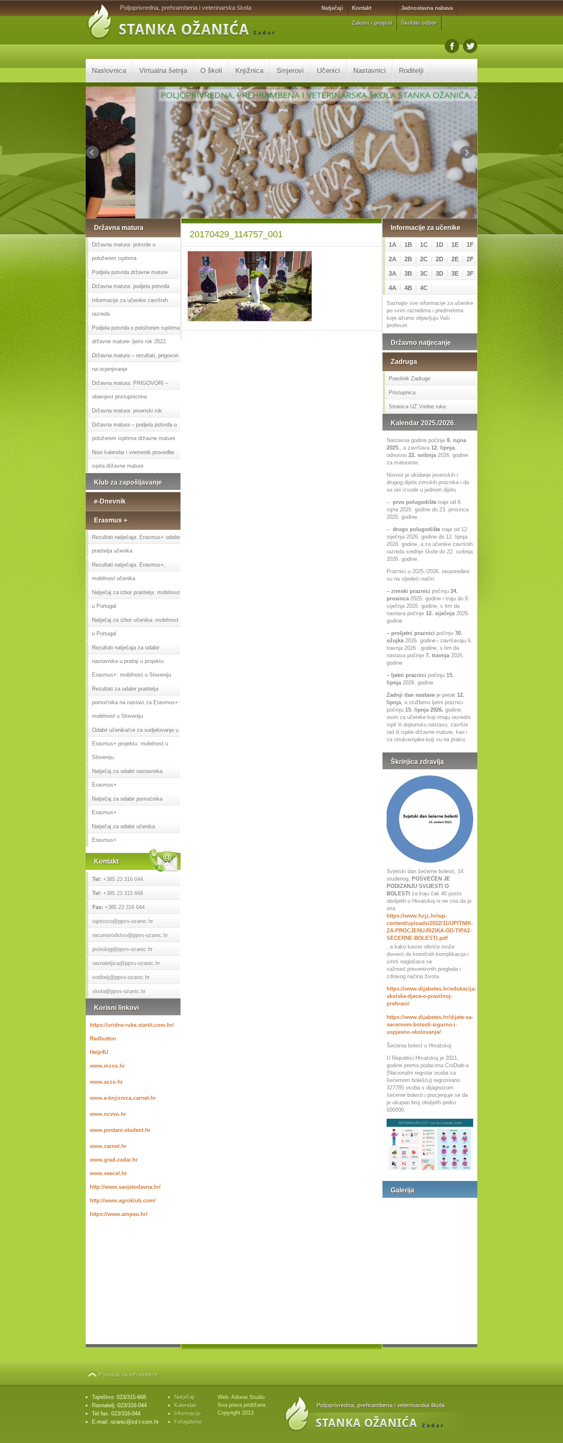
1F (470, 244)
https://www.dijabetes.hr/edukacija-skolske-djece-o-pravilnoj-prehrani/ (430, 996)
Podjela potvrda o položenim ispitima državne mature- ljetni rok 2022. (136, 334)
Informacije (187, 1413)
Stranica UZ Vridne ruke (417, 406)
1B (408, 244)
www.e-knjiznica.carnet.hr (123, 1098)
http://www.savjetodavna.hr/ (125, 1187)
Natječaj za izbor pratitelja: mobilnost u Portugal (136, 599)
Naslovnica (109, 71)
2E (455, 258)
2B (408, 258)
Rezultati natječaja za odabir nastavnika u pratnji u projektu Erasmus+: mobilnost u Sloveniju (131, 661)
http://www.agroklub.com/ (123, 1200)
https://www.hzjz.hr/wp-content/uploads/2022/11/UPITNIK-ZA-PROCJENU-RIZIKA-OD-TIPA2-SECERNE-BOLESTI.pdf (430, 927)
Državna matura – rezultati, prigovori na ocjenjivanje (135, 362)
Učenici (328, 71)
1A (392, 244)
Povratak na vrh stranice (128, 1375)
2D (439, 258)
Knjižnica (249, 71)
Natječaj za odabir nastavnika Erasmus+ (127, 778)
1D (439, 244)
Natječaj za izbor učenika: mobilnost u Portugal (135, 627)
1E (455, 244)
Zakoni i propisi (372, 23)
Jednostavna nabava (427, 8)
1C (424, 244)
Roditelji (411, 71)
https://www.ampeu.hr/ (119, 1214)
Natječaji (332, 8)
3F (470, 273)
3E (455, 273)
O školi (211, 71)
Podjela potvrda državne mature (130, 272)
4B (408, 287)
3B (408, 273)
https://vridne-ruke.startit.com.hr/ (132, 1025)
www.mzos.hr (107, 1066)
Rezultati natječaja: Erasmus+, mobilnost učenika (129, 571)
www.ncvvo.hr (108, 1114)
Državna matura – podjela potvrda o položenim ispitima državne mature (134, 431)
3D (439, 273)
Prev (92, 152)
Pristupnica (402, 392)
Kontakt (361, 8)
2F (470, 258)
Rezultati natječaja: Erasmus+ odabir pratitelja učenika (136, 544)
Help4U (99, 1052)
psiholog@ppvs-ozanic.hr (122, 949)
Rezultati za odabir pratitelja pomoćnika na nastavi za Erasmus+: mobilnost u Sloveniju (136, 702)
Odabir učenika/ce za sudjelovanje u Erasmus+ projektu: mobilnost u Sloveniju (135, 743)
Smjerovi (290, 71)
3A (392, 273)
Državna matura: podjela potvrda (130, 286)
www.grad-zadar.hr (114, 1160)
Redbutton (103, 1038)
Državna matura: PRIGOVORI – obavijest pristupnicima (130, 390)
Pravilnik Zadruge (409, 378)
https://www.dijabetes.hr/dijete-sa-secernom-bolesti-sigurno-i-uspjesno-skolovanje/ (430, 1024)
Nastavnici (369, 71)
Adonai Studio (248, 1397)
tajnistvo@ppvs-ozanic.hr (122, 921)
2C (424, 258)
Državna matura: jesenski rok (127, 411)
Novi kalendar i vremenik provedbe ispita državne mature (133, 459)
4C (424, 287)
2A (392, 258)
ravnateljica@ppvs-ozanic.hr (126, 963)
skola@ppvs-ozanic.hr (118, 991)
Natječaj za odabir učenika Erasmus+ (123, 833)
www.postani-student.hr (120, 1130)
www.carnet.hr (108, 1146)
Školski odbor (419, 23)
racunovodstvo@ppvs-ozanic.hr (130, 935)
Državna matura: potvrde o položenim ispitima (123, 251)
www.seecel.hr (108, 1173)
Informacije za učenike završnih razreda (130, 307)
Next (466, 152)
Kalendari (185, 1405)
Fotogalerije (188, 1422)
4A (392, 287)
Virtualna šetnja (163, 71)
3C (424, 273)
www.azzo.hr (106, 1082)
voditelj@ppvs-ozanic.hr (121, 977)
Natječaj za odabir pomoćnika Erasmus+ (127, 805)
